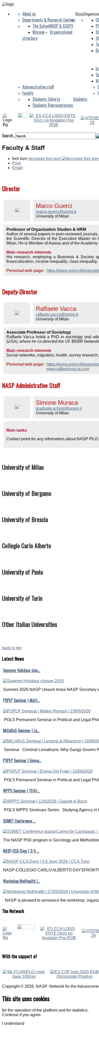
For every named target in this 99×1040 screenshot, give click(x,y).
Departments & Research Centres (48, 20)
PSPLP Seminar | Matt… (21, 700)
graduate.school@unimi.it (59, 408)
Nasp (79, 14)
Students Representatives (52, 105)
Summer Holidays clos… (21, 670)
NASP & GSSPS (61, 26)
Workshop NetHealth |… (21, 881)
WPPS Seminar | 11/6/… (21, 791)
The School (41, 26)
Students (80, 99)
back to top (12, 648)
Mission (38, 32)
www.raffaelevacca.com (67, 369)
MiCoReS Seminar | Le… (21, 730)
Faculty (27, 93)
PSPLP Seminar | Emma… (22, 760)
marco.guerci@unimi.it (56, 211)
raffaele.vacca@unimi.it (57, 314)
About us (29, 14)
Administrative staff (38, 87)
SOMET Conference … (19, 821)
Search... (8, 136)
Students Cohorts (46, 99)
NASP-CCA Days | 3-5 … (21, 851)
